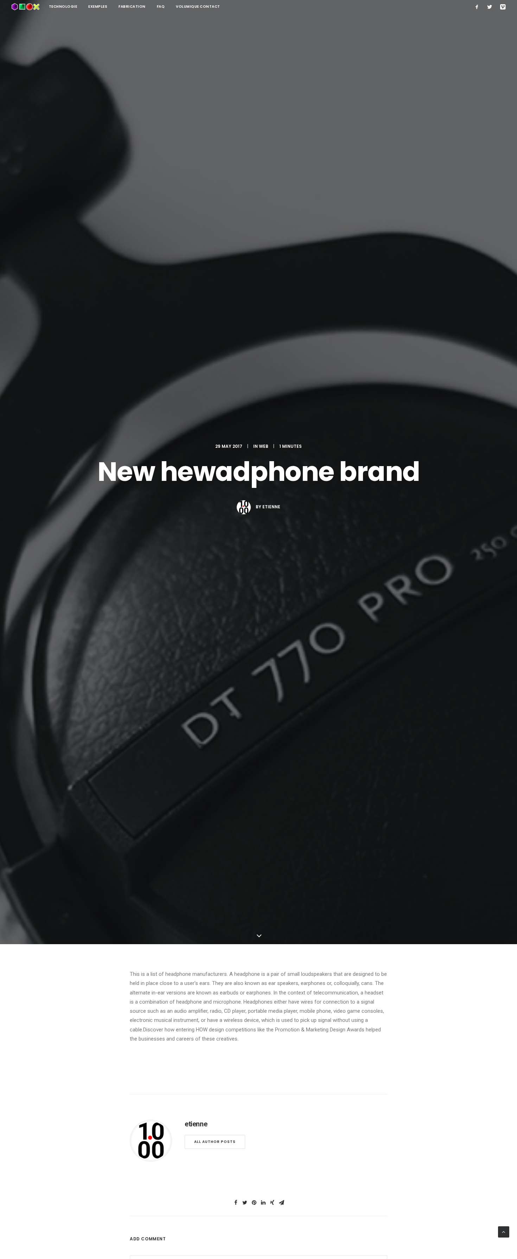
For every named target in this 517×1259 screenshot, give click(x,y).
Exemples (97, 6)
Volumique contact (198, 6)
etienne (271, 507)
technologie (63, 6)
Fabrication (132, 6)
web (263, 446)
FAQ (161, 6)
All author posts (215, 1141)
